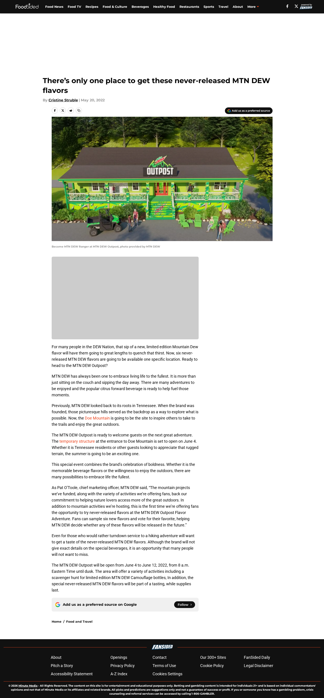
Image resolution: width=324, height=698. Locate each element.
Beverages (140, 7)
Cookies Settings (167, 673)
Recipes (92, 7)
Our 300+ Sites (213, 657)
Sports (209, 7)
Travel (223, 7)
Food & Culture (115, 7)
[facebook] (287, 6)
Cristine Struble (63, 100)
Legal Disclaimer (258, 665)
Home (56, 622)
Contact (160, 657)
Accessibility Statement (72, 673)
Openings (118, 657)
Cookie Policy (212, 665)
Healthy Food (164, 7)
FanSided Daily (257, 657)
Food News (54, 7)
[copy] (79, 110)
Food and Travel (79, 622)
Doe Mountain (97, 418)
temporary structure (77, 441)
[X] (296, 6)
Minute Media (27, 685)
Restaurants (189, 7)
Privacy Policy (122, 665)
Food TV (74, 7)
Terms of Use (164, 665)
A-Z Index (118, 673)
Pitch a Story (62, 665)
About (238, 7)
